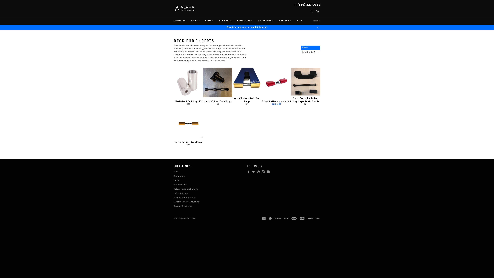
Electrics (284, 20)
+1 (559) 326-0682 (307, 4)
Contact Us (179, 176)
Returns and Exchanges (186, 189)
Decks (195, 20)
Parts (208, 20)
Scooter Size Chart (183, 206)
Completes (180, 20)
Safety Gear (244, 20)
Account (316, 21)
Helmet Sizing (181, 193)
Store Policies (180, 184)
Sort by (305, 48)
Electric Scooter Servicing (186, 201)
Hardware (224, 20)
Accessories (265, 20)
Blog (176, 171)
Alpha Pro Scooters (187, 218)
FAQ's (176, 180)
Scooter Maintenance (184, 197)
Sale (299, 20)
